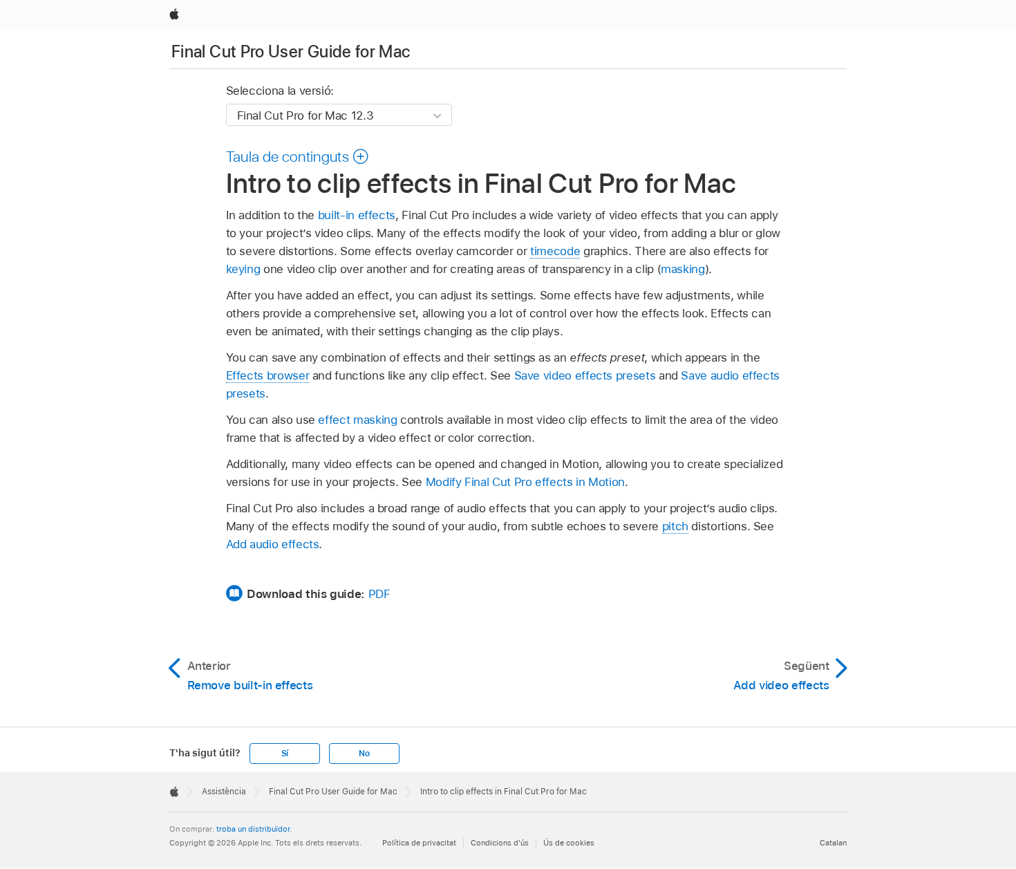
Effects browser (268, 375)
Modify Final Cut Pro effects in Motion (525, 482)
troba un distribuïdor (253, 829)
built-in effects (356, 215)
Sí (285, 753)
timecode (555, 251)
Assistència (224, 791)
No (364, 753)
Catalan (833, 843)
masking (683, 269)
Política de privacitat (419, 843)
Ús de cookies (568, 843)
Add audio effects (272, 544)
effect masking (357, 420)
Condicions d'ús (500, 843)
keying (243, 269)
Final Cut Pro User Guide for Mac (291, 51)
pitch (675, 526)
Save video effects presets (585, 375)
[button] (298, 156)
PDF (379, 594)
